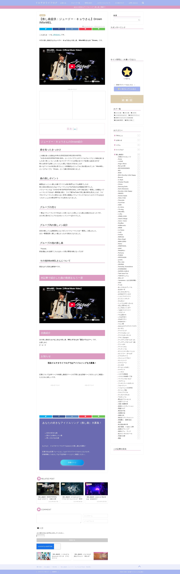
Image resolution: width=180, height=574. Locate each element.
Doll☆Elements (128, 189)
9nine (128, 159)
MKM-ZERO (128, 241)
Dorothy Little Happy (128, 191)
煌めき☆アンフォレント (128, 417)
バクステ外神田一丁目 (128, 376)
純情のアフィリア (128, 429)
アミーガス (128, 344)
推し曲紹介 (128, 154)
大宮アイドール (128, 401)
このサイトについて (103, 3)
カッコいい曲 (118, 112)
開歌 (128, 438)
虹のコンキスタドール (128, 433)
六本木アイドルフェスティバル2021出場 (124, 117)
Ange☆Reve (128, 163)
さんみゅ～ (128, 301)
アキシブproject (128, 337)
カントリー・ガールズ (128, 353)
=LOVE (128, 161)
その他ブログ (119, 3)
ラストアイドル (128, 392)
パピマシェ (128, 381)
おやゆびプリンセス (128, 294)
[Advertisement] (56, 105)
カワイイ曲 (126, 112)
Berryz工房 (128, 166)
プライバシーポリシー (43, 571)
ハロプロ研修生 (128, 374)
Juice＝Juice (128, 221)
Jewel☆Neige (128, 218)
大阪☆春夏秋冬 (128, 404)
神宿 (128, 422)
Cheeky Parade (128, 182)
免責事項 (54, 571)
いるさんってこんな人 (128, 89)
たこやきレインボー (128, 307)
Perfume (128, 253)
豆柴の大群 (128, 436)
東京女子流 (128, 410)
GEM (128, 205)
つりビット (128, 312)
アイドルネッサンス (128, 335)
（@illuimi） (56, 35)
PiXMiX (128, 255)
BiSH (128, 172)
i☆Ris (128, 214)
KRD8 (128, 227)
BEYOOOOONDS (128, 168)
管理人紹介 (88, 3)
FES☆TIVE (128, 198)
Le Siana (128, 230)
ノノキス (128, 372)
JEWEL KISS (128, 216)
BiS (128, 170)
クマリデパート (128, 356)
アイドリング (128, 330)
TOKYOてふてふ (128, 276)
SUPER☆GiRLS (128, 271)
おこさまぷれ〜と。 (128, 292)
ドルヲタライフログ (47, 2)
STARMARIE (128, 269)
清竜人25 (128, 415)
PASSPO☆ (128, 250)
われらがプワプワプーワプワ (128, 326)
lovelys (128, 234)
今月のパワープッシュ (134, 115)
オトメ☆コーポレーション (128, 351)
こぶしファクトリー (128, 296)
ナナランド (128, 369)
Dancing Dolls (128, 186)
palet (128, 248)
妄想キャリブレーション (128, 406)
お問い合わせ (133, 3)
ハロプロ (134, 112)
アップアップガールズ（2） (128, 340)
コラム (127, 145)
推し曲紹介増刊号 (119, 120)
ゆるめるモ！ (128, 321)
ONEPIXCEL (128, 246)
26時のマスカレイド (128, 157)
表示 (75, 129)
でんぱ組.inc (128, 314)
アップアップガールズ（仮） (128, 342)
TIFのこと (127, 135)
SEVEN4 (128, 264)
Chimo (128, 184)
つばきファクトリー (128, 310)
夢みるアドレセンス (128, 399)
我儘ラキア (128, 408)
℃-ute (128, 285)
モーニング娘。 (128, 390)
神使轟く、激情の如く (128, 420)
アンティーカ (128, 349)
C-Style (128, 179)
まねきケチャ (128, 319)
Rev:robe (128, 262)
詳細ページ (72, 462)
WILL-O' (128, 278)
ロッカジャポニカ (128, 394)
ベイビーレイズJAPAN (128, 388)
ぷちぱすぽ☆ (128, 317)
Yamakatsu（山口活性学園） (128, 280)
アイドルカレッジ (128, 333)
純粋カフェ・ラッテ (128, 431)
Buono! (128, 177)
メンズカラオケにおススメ (121, 115)
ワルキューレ (128, 397)
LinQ (128, 232)
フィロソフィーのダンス (128, 383)
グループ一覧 (75, 3)
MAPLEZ (128, 237)
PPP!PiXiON (128, 257)
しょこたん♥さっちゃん (128, 303)
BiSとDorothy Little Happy (128, 175)
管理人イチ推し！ (130, 120)
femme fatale (128, 195)
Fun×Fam (128, 202)
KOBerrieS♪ (128, 225)
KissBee (128, 223)
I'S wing (128, 209)
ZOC (128, 282)
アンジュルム (128, 346)
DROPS (128, 193)
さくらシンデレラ (128, 298)
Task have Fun (128, 273)
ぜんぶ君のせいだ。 (128, 305)
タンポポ (128, 365)
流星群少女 (128, 413)
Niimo (128, 243)
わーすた (128, 328)
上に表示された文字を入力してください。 (51, 533)
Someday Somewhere (128, 266)
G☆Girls (128, 207)
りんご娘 (128, 323)
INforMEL (42, 15)
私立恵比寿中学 (128, 424)
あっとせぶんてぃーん (128, 287)
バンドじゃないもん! (128, 378)
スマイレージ (128, 362)
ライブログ (127, 150)
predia (128, 259)
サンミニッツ (128, 360)
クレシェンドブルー (128, 358)
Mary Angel (128, 239)
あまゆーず (128, 289)
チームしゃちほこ (128, 367)
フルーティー (128, 385)
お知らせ (63, 3)
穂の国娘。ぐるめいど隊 (128, 427)
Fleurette (128, 200)
